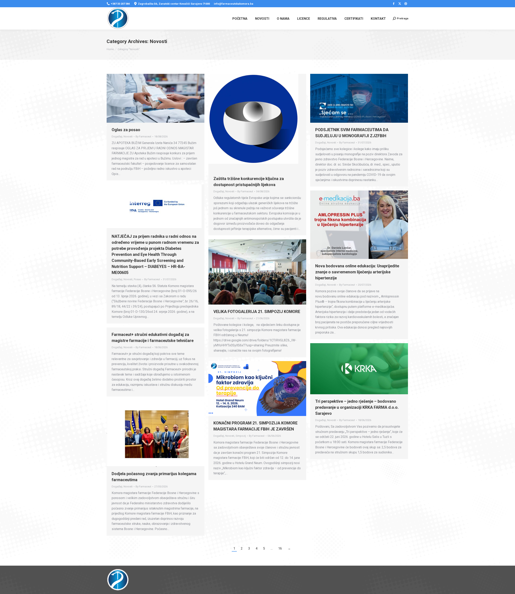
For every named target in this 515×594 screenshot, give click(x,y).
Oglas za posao (126, 129)
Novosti (128, 136)
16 (280, 548)
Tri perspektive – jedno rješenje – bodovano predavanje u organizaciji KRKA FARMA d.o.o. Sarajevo (357, 407)
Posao (137, 279)
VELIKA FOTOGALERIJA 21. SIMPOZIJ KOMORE (256, 311)
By (143, 136)
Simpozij (241, 435)
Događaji (117, 136)
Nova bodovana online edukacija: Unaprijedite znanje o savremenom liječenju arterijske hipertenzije (357, 272)
